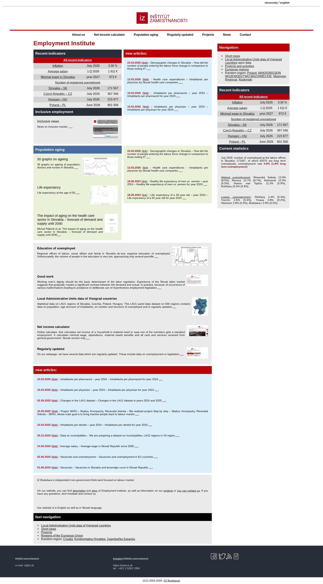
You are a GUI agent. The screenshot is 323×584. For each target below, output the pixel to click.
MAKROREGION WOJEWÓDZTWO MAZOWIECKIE (253, 74)
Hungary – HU (57, 99)
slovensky (271, 2)
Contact (245, 34)
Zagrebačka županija (121, 539)
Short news (48, 529)
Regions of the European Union (62, 535)
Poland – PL (58, 105)
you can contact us (188, 490)
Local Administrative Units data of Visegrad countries (77, 298)
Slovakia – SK (57, 88)
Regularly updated (180, 34)
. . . (71, 126)
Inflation (58, 65)
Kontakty (118, 558)
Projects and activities (239, 66)
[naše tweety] (222, 556)
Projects (208, 34)
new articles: (136, 53)
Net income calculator (109, 34)
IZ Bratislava (171, 580)
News (227, 34)
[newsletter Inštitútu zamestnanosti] (237, 556)
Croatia (68, 539)
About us (78, 34)
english (285, 2)
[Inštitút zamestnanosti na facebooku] (214, 556)
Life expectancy (49, 187)
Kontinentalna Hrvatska (89, 539)
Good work (45, 276)
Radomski (245, 79)
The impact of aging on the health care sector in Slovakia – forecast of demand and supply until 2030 (70, 219)
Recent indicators (50, 53)
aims (94, 490)
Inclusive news (48, 121)
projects (168, 490)
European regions (237, 69)
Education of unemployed (56, 248)
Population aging (146, 34)
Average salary (58, 71)
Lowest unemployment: (236, 196)
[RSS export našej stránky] (229, 556)
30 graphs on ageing (52, 159)
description (79, 490)
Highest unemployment (235, 177)
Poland (252, 72)
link (144, 62)
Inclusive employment (54, 112)
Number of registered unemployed (77, 82)
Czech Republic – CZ (58, 93)
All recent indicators (77, 60)
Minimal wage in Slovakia (58, 77)
